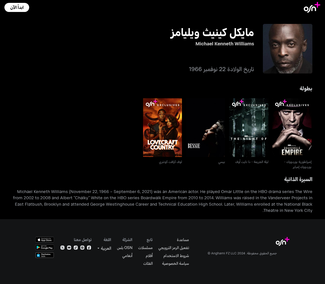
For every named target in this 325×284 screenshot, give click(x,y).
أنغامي (127, 255)
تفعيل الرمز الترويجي (173, 247)
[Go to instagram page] (82, 248)
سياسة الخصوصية (175, 263)
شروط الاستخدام (176, 255)
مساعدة (183, 239)
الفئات (148, 263)
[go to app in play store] (44, 247)
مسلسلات (145, 247)
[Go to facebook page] (89, 248)
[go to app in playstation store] (44, 255)
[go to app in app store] (44, 239)
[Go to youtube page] (69, 248)
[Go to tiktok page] (75, 248)
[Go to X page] (62, 248)
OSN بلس (124, 247)
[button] (16, 7)
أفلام (149, 255)
